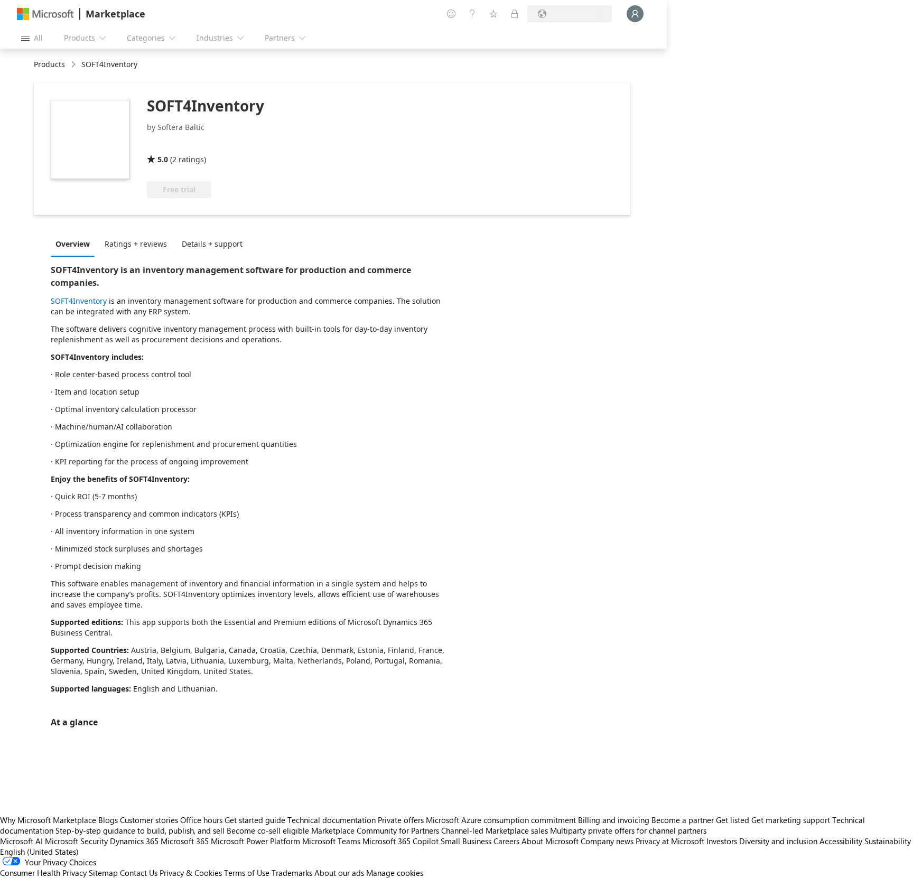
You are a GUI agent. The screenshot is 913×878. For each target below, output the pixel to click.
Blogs (108, 820)
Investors (721, 841)
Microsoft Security (76, 841)
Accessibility (840, 841)
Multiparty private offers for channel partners (628, 830)
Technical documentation (331, 820)
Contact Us (138, 872)
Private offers (401, 820)
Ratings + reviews (136, 244)
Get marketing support (790, 820)
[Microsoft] (45, 14)
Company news (607, 841)
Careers (506, 841)
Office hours (201, 820)
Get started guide (255, 820)
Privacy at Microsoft (670, 841)
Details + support (212, 244)
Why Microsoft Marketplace (48, 820)
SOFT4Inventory (79, 301)
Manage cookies (394, 872)
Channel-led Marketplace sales (494, 830)
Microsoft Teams (331, 841)
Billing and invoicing (613, 820)
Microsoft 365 (185, 841)
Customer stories (149, 820)
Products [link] (49, 64)
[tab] (75, 243)
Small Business (466, 841)
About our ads (339, 872)
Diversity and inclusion (778, 841)
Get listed (732, 820)
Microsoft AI (21, 841)
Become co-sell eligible (268, 830)
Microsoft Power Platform (255, 841)
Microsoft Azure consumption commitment (502, 820)
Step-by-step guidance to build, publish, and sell (140, 830)
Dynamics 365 (134, 841)
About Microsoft (550, 841)
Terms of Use (246, 872)
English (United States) (39, 851)
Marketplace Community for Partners (375, 830)
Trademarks (292, 872)
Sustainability (887, 841)
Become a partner (682, 820)
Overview (72, 244)
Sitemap (103, 872)
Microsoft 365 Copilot (400, 841)
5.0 (162, 159)
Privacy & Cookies (191, 872)
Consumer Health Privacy (43, 872)
